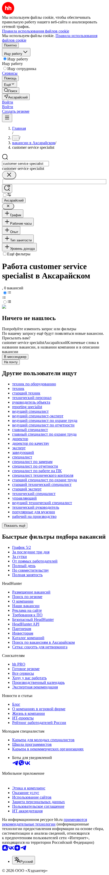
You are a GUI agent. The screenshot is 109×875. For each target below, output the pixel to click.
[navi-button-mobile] (7, 118)
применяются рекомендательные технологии (44, 821)
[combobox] (25, 163)
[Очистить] (9, 175)
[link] (10, 90)
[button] (7, 102)
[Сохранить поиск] (7, 188)
